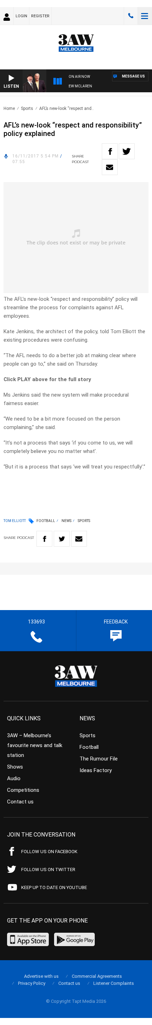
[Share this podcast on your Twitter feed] (127, 151)
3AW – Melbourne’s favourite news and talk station (34, 745)
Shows (15, 767)
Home (9, 108)
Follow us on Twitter (48, 869)
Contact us (20, 802)
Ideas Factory (96, 770)
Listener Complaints (113, 983)
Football (45, 521)
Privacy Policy (31, 983)
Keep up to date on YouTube (54, 887)
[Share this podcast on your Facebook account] (110, 151)
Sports (27, 108)
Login (21, 16)
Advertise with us (41, 976)
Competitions (23, 790)
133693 (131, 16)
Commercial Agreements (97, 976)
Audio (14, 778)
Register (40, 16)
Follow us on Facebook (49, 851)
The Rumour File (99, 759)
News (66, 521)
